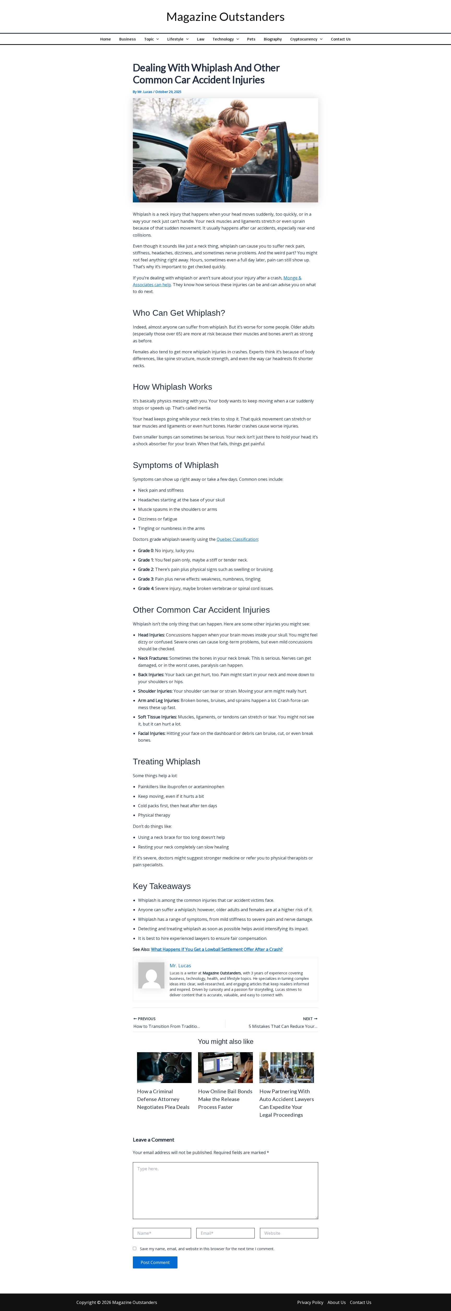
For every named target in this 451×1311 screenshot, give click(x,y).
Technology (223, 39)
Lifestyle (175, 39)
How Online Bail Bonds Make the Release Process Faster (225, 1099)
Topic (149, 39)
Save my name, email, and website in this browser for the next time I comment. (207, 1248)
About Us (337, 1302)
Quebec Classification (237, 539)
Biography (273, 39)
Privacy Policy (310, 1302)
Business (127, 39)
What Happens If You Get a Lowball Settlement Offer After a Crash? (217, 949)
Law (200, 39)
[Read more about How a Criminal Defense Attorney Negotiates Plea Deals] (164, 1067)
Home (105, 39)
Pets (251, 39)
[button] (156, 39)
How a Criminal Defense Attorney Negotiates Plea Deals (163, 1099)
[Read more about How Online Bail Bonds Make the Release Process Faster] (225, 1067)
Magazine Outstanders (225, 16)
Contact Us (341, 39)
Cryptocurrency (303, 39)
